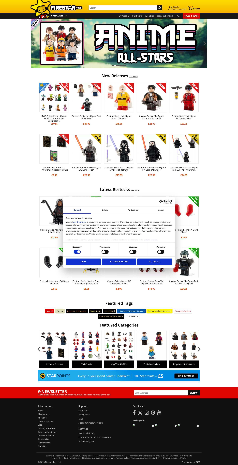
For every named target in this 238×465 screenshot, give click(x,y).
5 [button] (121, 65)
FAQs (178, 16)
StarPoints (137, 16)
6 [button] (123, 65)
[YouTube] (159, 412)
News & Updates (45, 421)
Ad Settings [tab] (133, 210)
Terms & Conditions (47, 432)
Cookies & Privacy (46, 435)
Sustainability (44, 442)
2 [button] (115, 65)
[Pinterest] (153, 412)
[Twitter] (140, 412)
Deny (83, 262)
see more (133, 76)
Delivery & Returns (46, 428)
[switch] (105, 252)
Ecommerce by (188, 462)
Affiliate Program (86, 441)
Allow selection (119, 262)
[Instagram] (147, 412)
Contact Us (83, 410)
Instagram (139, 420)
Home (41, 410)
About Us (42, 417)
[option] (119, 43)
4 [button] (119, 65)
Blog (40, 424)
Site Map (42, 446)
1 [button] (113, 65)
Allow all (154, 262)
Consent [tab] (77, 210)
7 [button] (125, 65)
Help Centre (84, 414)
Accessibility (43, 439)
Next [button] (205, 43)
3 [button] (117, 65)
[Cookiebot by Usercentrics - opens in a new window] (161, 202)
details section (150, 240)
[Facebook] (134, 412)
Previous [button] (33, 43)
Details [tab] (105, 210)
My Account (124, 16)
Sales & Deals (191, 16)
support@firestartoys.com (90, 422)
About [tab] (161, 210)
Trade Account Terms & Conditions (94, 437)
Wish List (149, 16)
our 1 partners (79, 222)
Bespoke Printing (165, 16)
